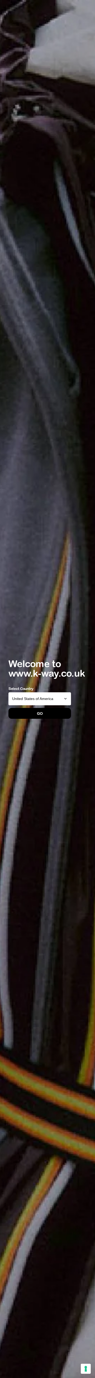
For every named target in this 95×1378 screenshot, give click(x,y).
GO (39, 713)
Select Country (21, 688)
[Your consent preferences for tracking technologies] (86, 1369)
